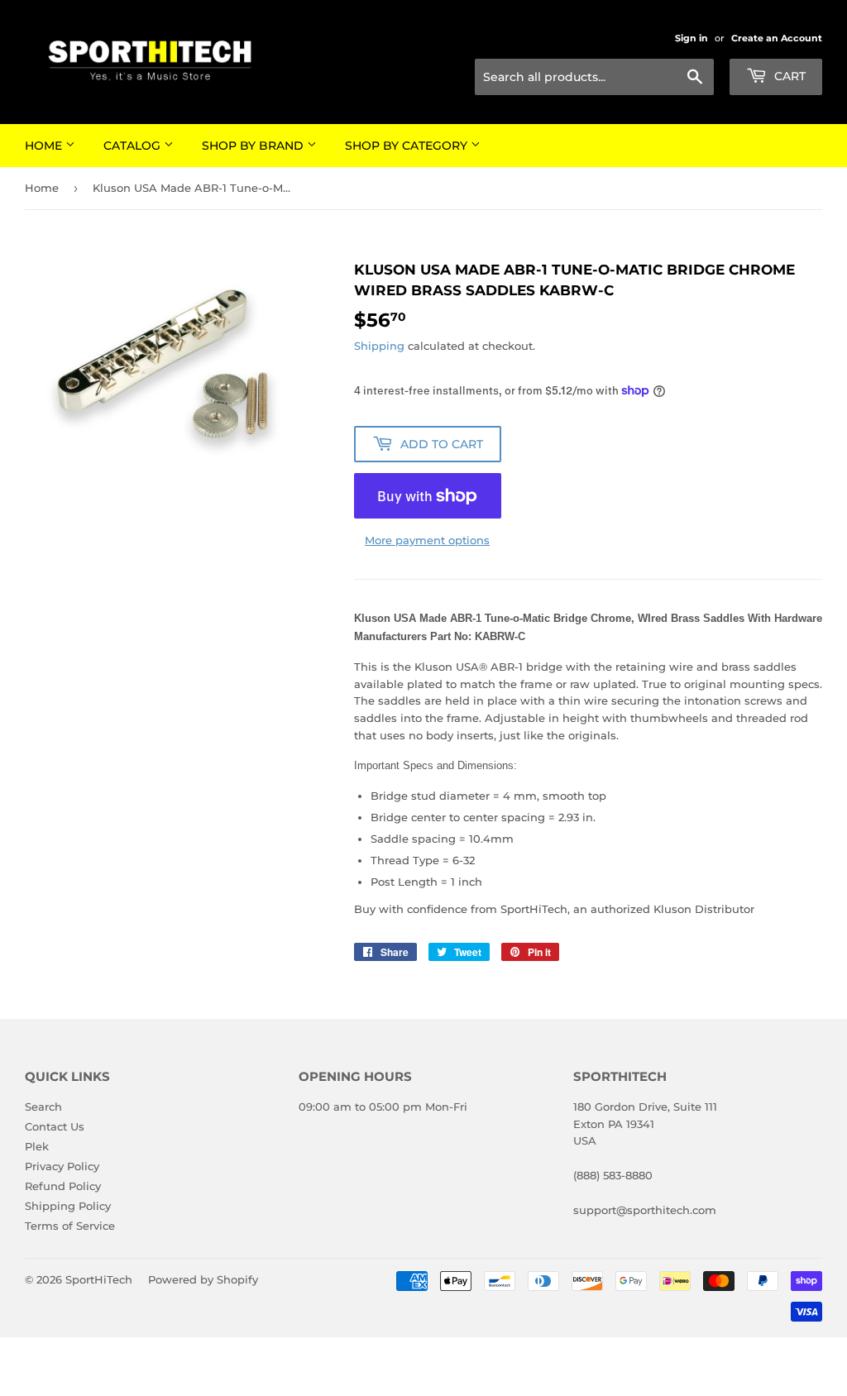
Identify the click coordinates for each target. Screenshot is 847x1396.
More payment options (427, 540)
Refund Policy (63, 1186)
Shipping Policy (68, 1205)
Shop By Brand (254, 145)
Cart (788, 76)
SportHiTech (98, 1279)
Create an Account (776, 38)
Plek (37, 1146)
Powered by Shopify (203, 1279)
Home (45, 145)
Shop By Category (408, 145)
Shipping (379, 345)
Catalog (133, 145)
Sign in (691, 38)
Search (43, 1106)
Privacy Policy (62, 1166)
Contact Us (54, 1126)
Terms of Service (70, 1225)
